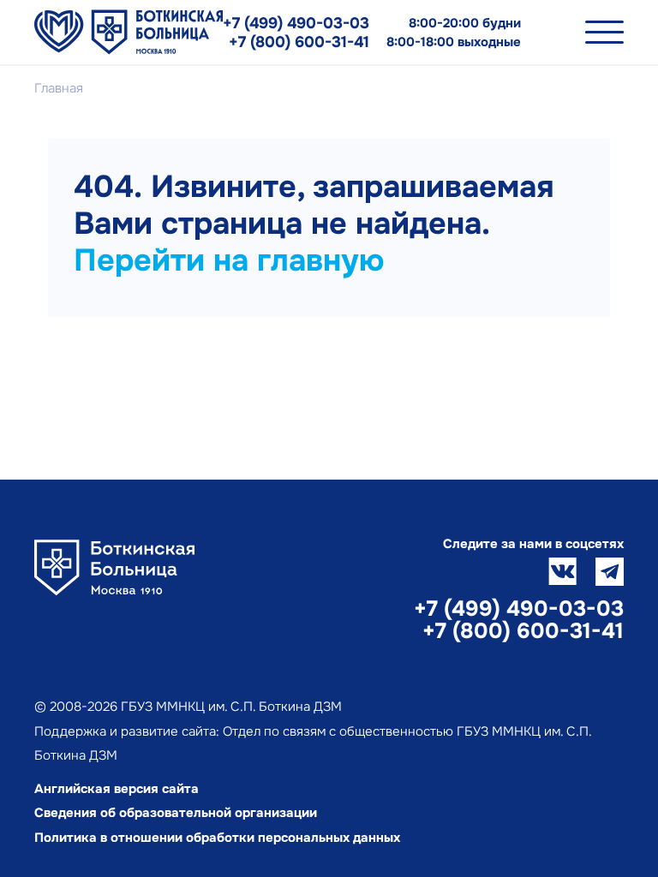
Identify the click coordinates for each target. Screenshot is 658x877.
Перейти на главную (229, 260)
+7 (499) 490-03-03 (296, 23)
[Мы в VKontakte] (562, 572)
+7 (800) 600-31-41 (299, 42)
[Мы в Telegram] (609, 572)
